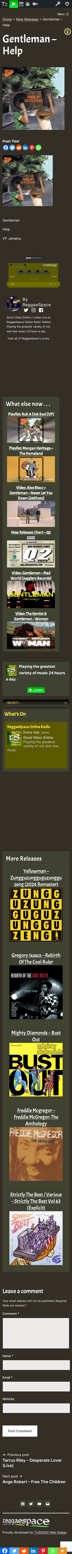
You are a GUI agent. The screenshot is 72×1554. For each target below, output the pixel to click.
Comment (11, 1313)
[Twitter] (12, 148)
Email (7, 1377)
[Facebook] (6, 148)
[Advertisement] (33, 369)
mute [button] (11, 265)
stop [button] (38, 271)
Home (7, 19)
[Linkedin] (25, 148)
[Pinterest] (32, 148)
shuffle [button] (36, 279)
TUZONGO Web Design (50, 1532)
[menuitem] (4, 4)
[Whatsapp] (38, 148)
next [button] (46, 271)
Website (8, 1399)
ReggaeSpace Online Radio (28, 726)
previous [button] (21, 271)
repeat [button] (31, 279)
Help (12, 284)
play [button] (29, 271)
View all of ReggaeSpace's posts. (29, 338)
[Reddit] (19, 148)
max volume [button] (25, 265)
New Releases (27, 19)
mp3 (54, 284)
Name (8, 1356)
